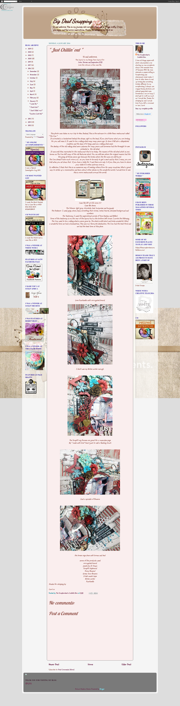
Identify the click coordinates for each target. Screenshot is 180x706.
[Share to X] (93, 593)
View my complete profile (144, 108)
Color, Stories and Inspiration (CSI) (90, 62)
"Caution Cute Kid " (36, 114)
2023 (30, 52)
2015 (30, 119)
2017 (29, 65)
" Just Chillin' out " (36, 110)
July (31, 81)
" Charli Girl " (34, 107)
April (32, 91)
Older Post (126, 664)
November (33, 75)
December (33, 71)
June (32, 84)
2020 (30, 58)
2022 (30, 55)
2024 (30, 49)
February (33, 98)
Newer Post (54, 664)
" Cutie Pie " (34, 104)
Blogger (102, 689)
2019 (29, 62)
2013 (29, 125)
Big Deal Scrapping (72, 21)
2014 (29, 122)
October (33, 78)
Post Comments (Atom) (66, 669)
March (32, 94)
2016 (29, 68)
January (33, 101)
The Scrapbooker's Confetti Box (143, 56)
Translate (40, 137)
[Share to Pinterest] (97, 593)
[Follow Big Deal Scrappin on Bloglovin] (143, 115)
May (31, 88)
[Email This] (90, 593)
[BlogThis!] (91, 593)
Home (90, 664)
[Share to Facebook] (95, 593)
